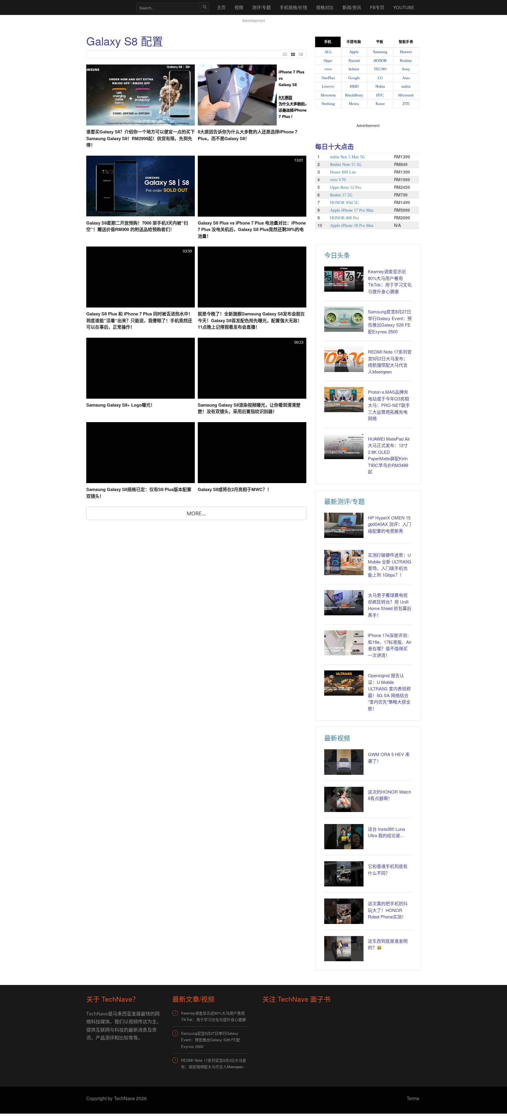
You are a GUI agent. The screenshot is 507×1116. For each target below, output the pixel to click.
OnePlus (328, 78)
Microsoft (406, 95)
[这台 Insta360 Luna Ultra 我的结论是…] (344, 836)
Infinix (354, 69)
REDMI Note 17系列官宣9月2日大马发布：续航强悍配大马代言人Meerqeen (390, 362)
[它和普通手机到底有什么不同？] (344, 873)
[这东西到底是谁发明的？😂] (344, 948)
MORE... (196, 513)
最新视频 (337, 737)
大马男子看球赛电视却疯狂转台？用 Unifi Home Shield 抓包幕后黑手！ (389, 605)
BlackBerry (354, 95)
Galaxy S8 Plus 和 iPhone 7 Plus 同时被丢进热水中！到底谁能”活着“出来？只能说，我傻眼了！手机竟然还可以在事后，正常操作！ (139, 320)
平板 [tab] (379, 42)
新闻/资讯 (351, 7)
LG (380, 78)
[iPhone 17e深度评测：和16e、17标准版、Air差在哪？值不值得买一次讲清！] (344, 642)
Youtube (403, 7)
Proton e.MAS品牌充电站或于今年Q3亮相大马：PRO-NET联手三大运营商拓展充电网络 (389, 405)
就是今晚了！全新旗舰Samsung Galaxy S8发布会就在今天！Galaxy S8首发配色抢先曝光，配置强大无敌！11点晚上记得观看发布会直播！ (251, 320)
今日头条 (337, 254)
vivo (328, 69)
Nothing (328, 103)
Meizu (354, 103)
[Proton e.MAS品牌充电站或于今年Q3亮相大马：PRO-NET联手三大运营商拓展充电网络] (344, 399)
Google (354, 78)
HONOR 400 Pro (344, 218)
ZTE (406, 103)
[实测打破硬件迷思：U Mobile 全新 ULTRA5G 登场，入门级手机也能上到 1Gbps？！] (344, 562)
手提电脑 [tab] (354, 42)
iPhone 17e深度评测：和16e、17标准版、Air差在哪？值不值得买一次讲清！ (389, 645)
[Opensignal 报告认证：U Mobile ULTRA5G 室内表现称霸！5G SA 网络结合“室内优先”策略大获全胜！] (344, 683)
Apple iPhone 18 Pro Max (352, 225)
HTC (380, 95)
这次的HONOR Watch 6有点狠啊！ (389, 795)
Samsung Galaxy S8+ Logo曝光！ (120, 405)
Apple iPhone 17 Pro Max (352, 210)
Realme (406, 60)
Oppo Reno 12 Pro (345, 187)
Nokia (380, 86)
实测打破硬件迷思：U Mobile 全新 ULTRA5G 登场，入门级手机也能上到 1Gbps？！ (389, 565)
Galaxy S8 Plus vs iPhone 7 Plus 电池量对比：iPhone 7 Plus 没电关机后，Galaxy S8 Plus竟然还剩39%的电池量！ (252, 229)
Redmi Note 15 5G (345, 164)
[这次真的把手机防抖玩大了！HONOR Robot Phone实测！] (344, 911)
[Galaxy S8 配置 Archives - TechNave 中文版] (108, 7)
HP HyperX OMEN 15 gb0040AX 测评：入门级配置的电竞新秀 (389, 524)
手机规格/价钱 (293, 7)
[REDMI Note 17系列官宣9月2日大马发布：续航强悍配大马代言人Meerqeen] (344, 359)
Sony (406, 69)
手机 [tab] (327, 42)
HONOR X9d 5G (344, 203)
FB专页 (377, 7)
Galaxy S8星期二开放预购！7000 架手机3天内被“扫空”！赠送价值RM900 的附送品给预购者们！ (137, 226)
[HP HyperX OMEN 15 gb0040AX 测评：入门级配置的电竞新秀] (344, 525)
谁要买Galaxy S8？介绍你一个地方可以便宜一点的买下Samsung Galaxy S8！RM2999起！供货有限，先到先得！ (140, 138)
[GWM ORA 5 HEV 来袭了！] (344, 761)
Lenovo (328, 86)
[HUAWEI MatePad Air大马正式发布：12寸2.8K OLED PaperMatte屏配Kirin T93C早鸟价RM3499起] (344, 446)
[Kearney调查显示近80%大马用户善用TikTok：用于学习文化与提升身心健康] (344, 279)
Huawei (406, 52)
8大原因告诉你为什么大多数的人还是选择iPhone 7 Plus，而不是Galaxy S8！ (247, 135)
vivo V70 (338, 180)
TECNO (380, 69)
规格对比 (325, 7)
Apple (354, 52)
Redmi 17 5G (341, 195)
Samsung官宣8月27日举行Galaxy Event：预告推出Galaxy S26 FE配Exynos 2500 (390, 321)
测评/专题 (261, 7)
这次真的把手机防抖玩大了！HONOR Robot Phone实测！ (388, 910)
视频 (238, 7)
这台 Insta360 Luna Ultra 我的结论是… (386, 832)
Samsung (380, 52)
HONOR (380, 60)
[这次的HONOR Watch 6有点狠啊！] (344, 799)
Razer (380, 103)
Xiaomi (354, 60)
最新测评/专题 (344, 501)
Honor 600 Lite (343, 172)
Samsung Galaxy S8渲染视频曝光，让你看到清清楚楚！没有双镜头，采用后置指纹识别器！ (249, 408)
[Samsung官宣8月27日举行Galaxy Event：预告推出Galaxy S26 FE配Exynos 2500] (344, 319)
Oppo (328, 60)
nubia (405, 86)
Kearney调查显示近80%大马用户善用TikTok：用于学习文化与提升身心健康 (390, 281)
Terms (413, 1098)
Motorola (328, 95)
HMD (354, 86)
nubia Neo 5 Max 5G (347, 157)
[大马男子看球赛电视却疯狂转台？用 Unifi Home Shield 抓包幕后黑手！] (344, 602)
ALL (328, 52)
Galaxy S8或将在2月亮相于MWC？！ (234, 489)
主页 (221, 7)
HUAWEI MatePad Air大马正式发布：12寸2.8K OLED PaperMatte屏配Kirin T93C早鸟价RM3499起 (389, 455)
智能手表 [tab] (406, 42)
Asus (406, 78)
